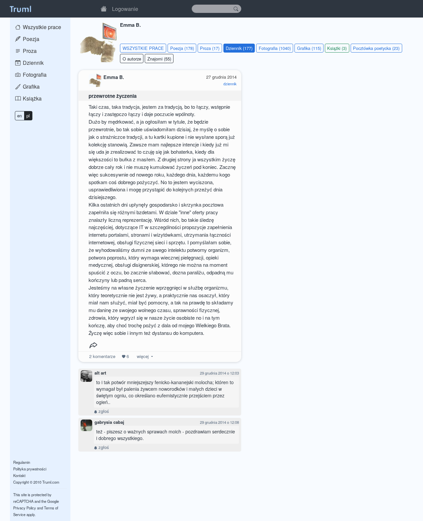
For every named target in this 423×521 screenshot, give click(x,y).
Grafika (30, 86)
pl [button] (28, 115)
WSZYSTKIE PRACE (143, 48)
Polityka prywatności (29, 468)
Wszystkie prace (41, 27)
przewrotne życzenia (112, 96)
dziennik (230, 83)
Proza (29, 51)
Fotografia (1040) (275, 48)
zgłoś (103, 411)
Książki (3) (337, 48)
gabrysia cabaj (109, 422)
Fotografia (34, 74)
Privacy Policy (24, 507)
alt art (100, 373)
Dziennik (32, 62)
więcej (142, 356)
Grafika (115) (309, 48)
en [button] (19, 115)
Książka (31, 98)
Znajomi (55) (159, 59)
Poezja (30, 39)
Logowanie (125, 9)
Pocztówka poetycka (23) (376, 48)
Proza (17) (209, 48)
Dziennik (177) (239, 48)
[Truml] (20, 8)
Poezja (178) (182, 48)
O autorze (132, 59)
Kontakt (19, 475)
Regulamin (21, 462)
